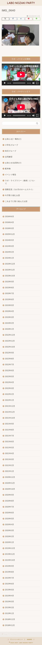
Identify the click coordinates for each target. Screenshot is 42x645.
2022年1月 (9, 400)
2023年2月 (9, 323)
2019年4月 (9, 596)
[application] (21, 74)
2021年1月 (9, 471)
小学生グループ (11, 145)
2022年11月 (10, 341)
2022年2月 (9, 394)
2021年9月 (9, 424)
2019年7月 (9, 578)
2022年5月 (9, 376)
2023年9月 (9, 282)
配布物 (8, 169)
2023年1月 (9, 329)
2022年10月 (10, 347)
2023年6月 (9, 299)
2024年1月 (9, 258)
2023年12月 (10, 264)
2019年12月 (10, 548)
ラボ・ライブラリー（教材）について (20, 182)
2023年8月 (9, 288)
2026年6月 (9, 216)
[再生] (5, 83)
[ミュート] (33, 83)
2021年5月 (9, 448)
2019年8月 (9, 572)
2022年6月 (9, 370)
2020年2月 (9, 536)
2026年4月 (9, 222)
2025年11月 (10, 234)
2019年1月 (9, 613)
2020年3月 (9, 530)
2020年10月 (10, 489)
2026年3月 (9, 228)
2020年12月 (10, 477)
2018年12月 (10, 619)
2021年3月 (9, 459)
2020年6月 (9, 513)
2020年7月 (9, 507)
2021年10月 (10, 418)
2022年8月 (9, 359)
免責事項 (29, 639)
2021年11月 (10, 412)
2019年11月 (10, 554)
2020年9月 (9, 495)
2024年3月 (9, 246)
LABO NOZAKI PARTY (21, 3)
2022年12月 (10, 335)
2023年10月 (10, 276)
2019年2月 (9, 607)
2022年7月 (9, 364)
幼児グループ (10, 151)
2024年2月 (9, 252)
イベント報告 (10, 175)
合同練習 (8, 157)
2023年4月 (9, 311)
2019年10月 (10, 560)
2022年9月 (9, 353)
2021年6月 (9, 442)
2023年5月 (9, 305)
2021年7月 (9, 436)
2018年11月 (10, 625)
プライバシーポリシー (16, 639)
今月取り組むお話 (12, 195)
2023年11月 (10, 270)
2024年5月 (9, 240)
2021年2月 (9, 465)
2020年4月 (9, 524)
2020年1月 (9, 542)
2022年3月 (9, 388)
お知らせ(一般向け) (13, 139)
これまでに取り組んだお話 (16, 201)
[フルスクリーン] (37, 83)
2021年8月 (9, 430)
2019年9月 (9, 566)
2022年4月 (9, 382)
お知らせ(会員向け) (13, 163)
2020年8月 (9, 501)
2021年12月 (10, 406)
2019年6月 (9, 584)
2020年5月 (9, 519)
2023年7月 (9, 293)
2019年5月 (9, 590)
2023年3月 (9, 317)
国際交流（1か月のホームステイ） (19, 189)
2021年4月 (9, 453)
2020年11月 (10, 483)
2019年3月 (9, 601)
